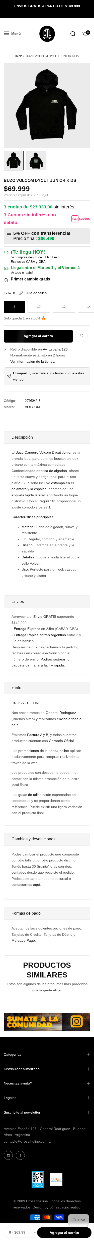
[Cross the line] (47, 33)
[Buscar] (72, 33)
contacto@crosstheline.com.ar (28, 1141)
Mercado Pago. (24, 940)
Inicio (19, 56)
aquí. (37, 885)
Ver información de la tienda (32, 361)
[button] (33, 293)
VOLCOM (32, 407)
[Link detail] (8, 1155)
